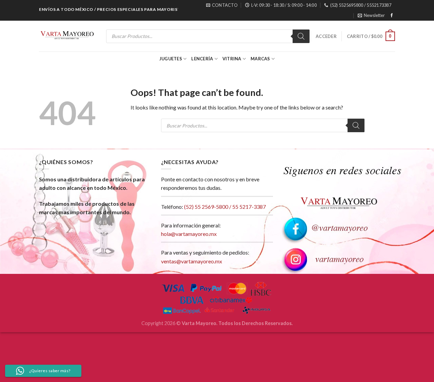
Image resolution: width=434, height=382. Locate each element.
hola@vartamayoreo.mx (189, 233)
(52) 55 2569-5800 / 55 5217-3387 (225, 206)
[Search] (301, 36)
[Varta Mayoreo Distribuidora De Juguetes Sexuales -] (67, 36)
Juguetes (170, 58)
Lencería (202, 58)
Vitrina (231, 58)
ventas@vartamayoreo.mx (191, 261)
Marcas (260, 58)
